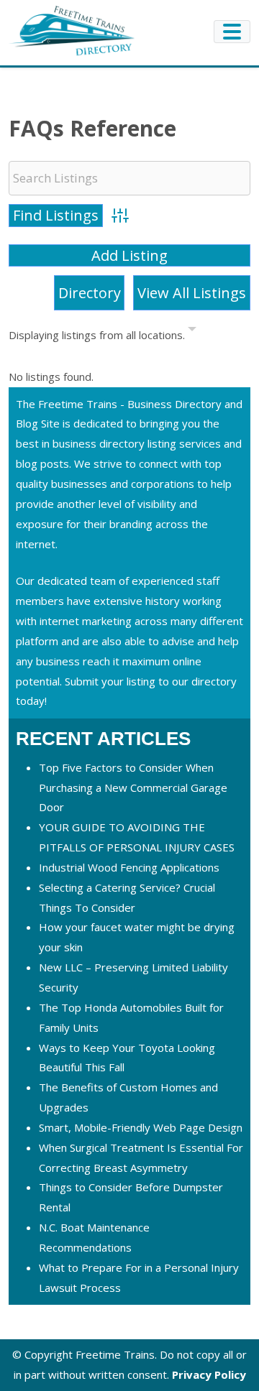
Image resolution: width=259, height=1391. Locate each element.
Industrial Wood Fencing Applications (129, 867)
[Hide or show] (192, 332)
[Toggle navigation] (232, 31)
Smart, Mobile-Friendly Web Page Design (140, 1127)
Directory (89, 292)
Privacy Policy (209, 1374)
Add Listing (129, 255)
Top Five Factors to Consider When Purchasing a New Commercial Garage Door (133, 787)
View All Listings (191, 292)
